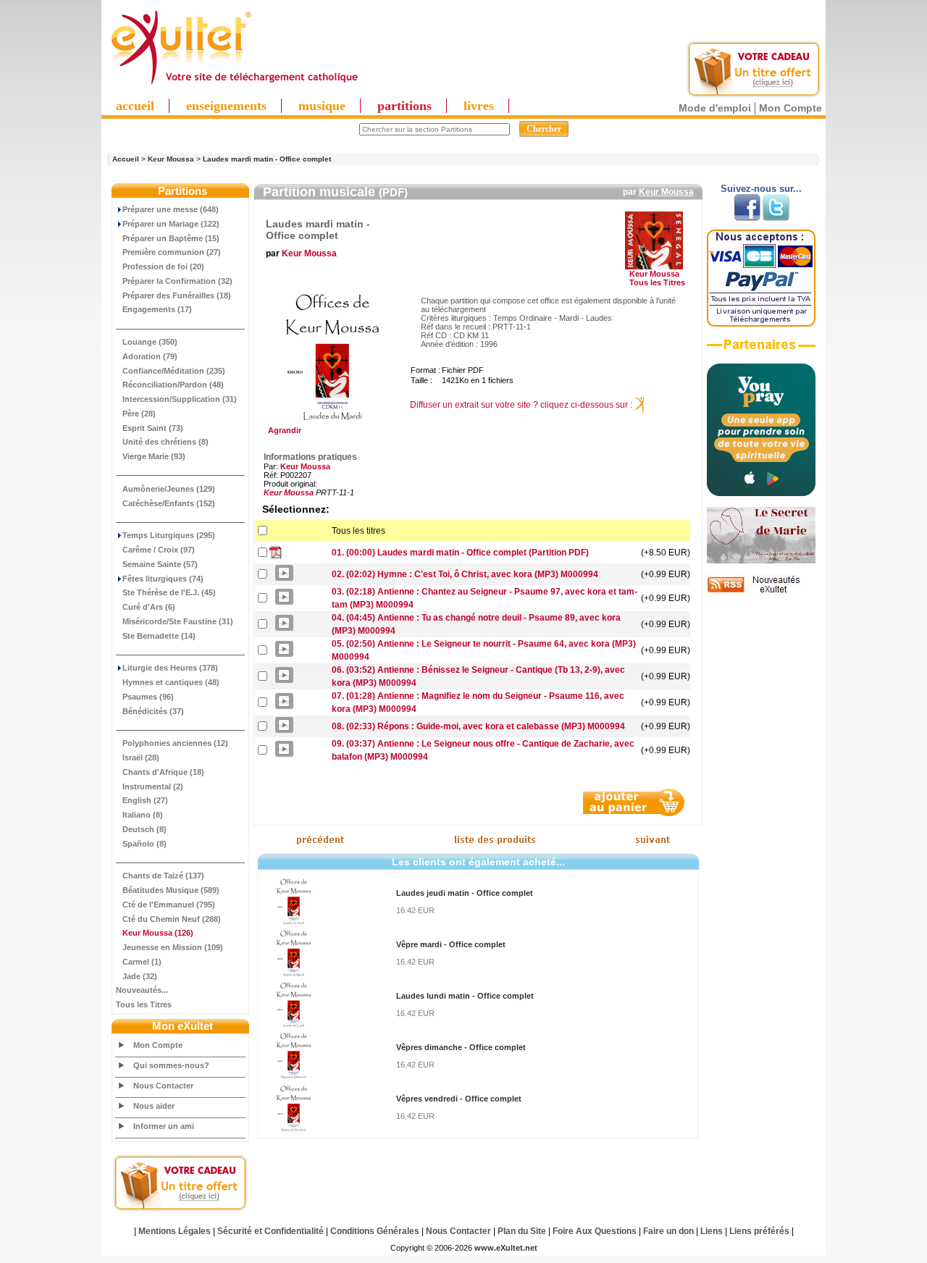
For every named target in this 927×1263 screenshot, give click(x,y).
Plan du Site (522, 1231)
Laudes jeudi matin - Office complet (464, 893)
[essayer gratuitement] (754, 96)
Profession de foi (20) (163, 266)
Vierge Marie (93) (153, 456)
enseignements (226, 105)
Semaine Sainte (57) (160, 564)
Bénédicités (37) (153, 711)
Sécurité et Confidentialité (270, 1231)
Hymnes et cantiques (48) (170, 682)
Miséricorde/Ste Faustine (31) (177, 621)
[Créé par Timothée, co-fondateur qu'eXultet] (761, 493)
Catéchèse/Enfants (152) (168, 503)
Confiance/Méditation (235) (173, 370)
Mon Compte (790, 108)
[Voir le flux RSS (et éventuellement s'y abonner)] (761, 592)
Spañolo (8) (144, 843)
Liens (711, 1231)
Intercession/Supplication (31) (179, 399)
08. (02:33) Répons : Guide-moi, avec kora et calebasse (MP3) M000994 (478, 726)
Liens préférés (759, 1231)
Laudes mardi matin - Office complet (267, 159)
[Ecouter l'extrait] (761, 350)
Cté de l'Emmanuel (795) (168, 904)
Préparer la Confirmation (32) (177, 281)
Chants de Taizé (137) (163, 875)
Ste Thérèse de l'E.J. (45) (169, 592)
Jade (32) (139, 976)
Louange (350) (149, 341)
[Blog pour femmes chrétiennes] (761, 560)
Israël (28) (140, 757)
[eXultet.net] (233, 85)
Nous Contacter (163, 1085)
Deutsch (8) (144, 829)
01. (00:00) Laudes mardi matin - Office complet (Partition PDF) (460, 552)
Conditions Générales (374, 1231)
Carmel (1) (142, 961)
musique (321, 105)
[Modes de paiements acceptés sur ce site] (761, 324)
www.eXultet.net (505, 1247)
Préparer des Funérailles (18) (176, 295)
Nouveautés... (142, 990)
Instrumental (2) (152, 786)
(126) (157, 932)
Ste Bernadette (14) (159, 636)
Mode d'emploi (715, 108)
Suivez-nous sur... (761, 188)
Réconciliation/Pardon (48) (173, 384)
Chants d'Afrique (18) (163, 772)
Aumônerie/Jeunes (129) (168, 488)
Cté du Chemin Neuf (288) (171, 919)
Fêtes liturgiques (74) (163, 578)
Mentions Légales (174, 1231)
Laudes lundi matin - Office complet (465, 995)
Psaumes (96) (148, 696)
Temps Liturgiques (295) (168, 535)
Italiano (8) (142, 814)
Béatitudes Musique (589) (170, 890)
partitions (404, 105)
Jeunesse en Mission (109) (172, 947)
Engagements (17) (157, 309)
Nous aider (154, 1106)
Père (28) (139, 413)
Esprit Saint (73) (152, 428)
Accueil (125, 159)
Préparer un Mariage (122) (170, 223)
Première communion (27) (171, 252)
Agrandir (282, 430)
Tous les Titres (144, 1004)
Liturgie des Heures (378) (170, 667)
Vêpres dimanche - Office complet (461, 1047)
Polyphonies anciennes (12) (175, 743)
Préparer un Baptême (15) (170, 238)
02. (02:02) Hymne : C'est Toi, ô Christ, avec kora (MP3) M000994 (465, 574)
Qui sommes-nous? (171, 1065)
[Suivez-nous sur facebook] (747, 218)
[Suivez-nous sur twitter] (776, 218)
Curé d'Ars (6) (148, 607)
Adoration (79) (149, 356)
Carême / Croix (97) (158, 549)
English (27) (145, 800)
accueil (135, 105)
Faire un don (668, 1231)
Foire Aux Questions (595, 1231)
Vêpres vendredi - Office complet (458, 1098)
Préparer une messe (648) (170, 209)
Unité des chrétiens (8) (165, 441)
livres (479, 105)
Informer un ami (163, 1126)
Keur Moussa (171, 159)
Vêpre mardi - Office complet (451, 944)
